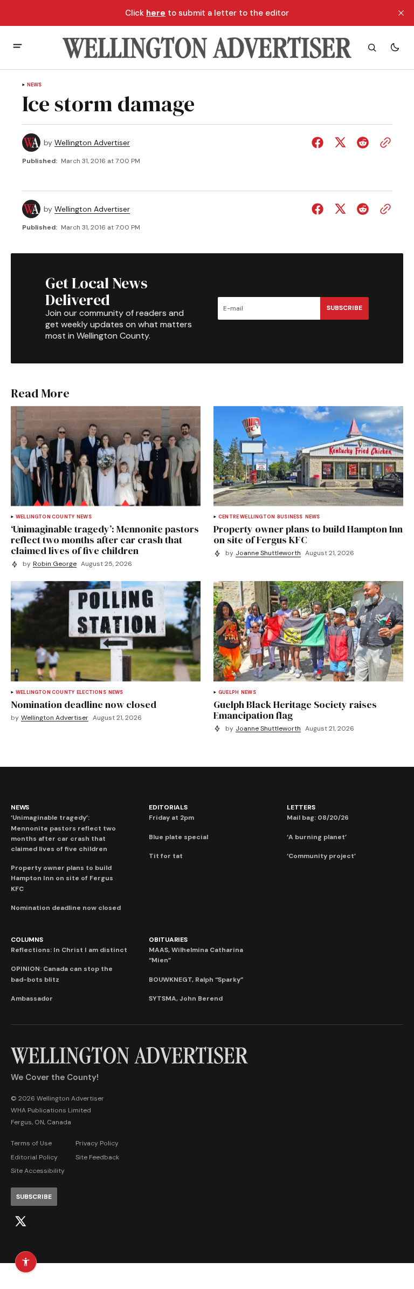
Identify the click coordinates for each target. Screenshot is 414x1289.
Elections (91, 692)
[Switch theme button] (394, 47)
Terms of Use (31, 1143)
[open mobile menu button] (17, 47)
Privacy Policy (97, 1143)
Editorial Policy (34, 1157)
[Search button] (372, 47)
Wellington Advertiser (92, 142)
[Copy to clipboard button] (383, 143)
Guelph (228, 692)
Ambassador (32, 998)
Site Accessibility (38, 1170)
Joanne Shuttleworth (268, 553)
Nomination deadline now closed (66, 907)
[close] (401, 13)
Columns (27, 939)
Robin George (55, 564)
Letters (301, 807)
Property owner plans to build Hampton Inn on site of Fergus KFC (62, 878)
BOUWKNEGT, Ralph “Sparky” (196, 979)
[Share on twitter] (340, 143)
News (34, 85)
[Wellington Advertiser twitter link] (20, 1221)
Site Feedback (97, 1157)
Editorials (168, 807)
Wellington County (45, 517)
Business (289, 517)
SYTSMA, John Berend (186, 998)
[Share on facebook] (319, 143)
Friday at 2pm (171, 817)
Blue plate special (178, 837)
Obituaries (168, 939)
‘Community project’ (321, 856)
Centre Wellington (246, 517)
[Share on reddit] (362, 143)
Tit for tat (166, 856)
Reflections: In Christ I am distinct (69, 950)
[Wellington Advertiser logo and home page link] (207, 47)
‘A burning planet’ (317, 837)
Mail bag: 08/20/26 (318, 817)
